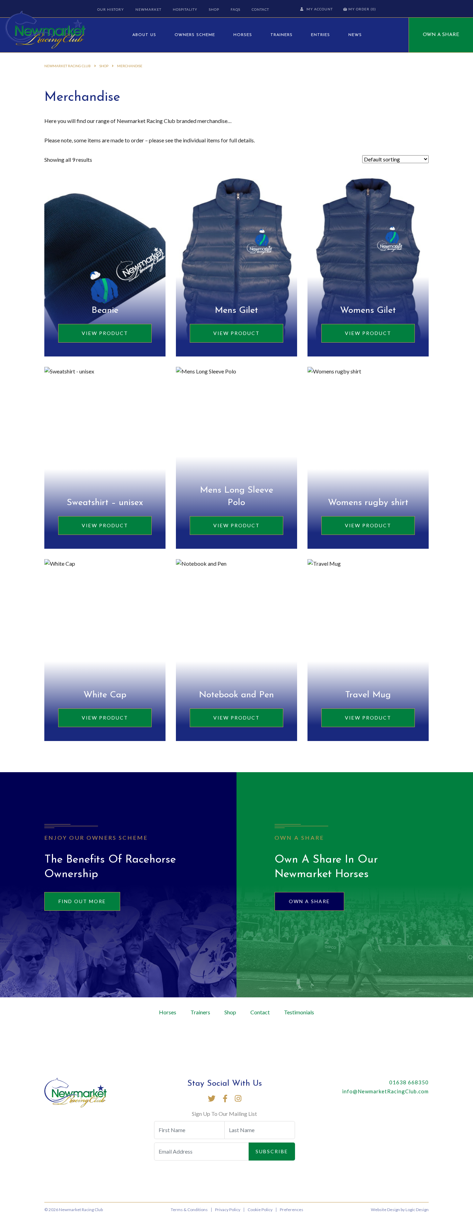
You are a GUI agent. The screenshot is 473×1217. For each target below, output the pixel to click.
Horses (242, 35)
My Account (319, 9)
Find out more (82, 901)
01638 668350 (409, 1082)
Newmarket (148, 9)
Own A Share (441, 34)
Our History (110, 9)
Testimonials (299, 1012)
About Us (144, 35)
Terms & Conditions (189, 1209)
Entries (320, 35)
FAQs (235, 9)
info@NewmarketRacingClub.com (385, 1091)
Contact (260, 9)
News (355, 35)
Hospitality (185, 9)
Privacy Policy (227, 1209)
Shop (214, 9)
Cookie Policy (260, 1209)
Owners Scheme (195, 35)
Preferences (291, 1209)
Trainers (281, 35)
